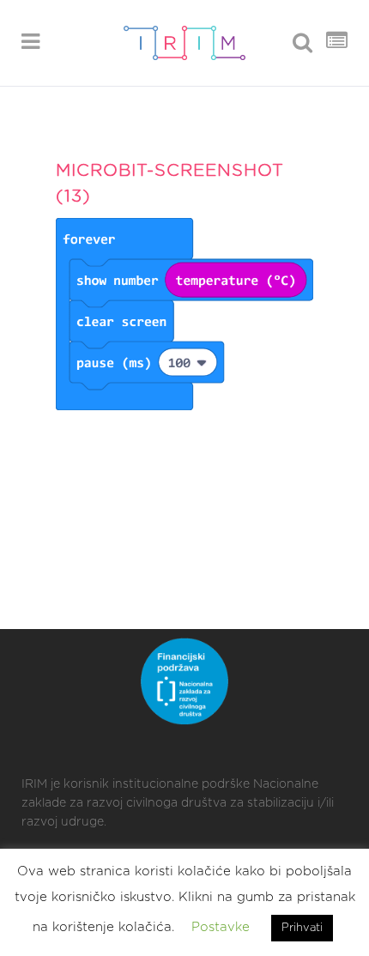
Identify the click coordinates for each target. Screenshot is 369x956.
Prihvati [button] (302, 928)
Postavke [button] (220, 927)
